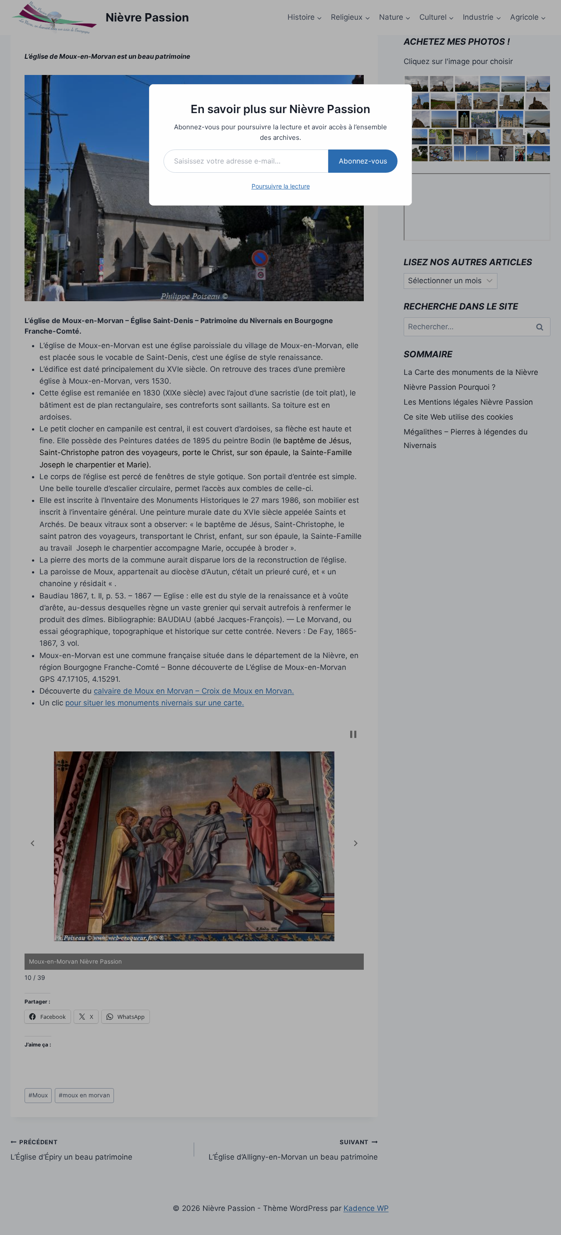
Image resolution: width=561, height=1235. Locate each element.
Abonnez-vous (363, 161)
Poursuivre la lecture (281, 186)
